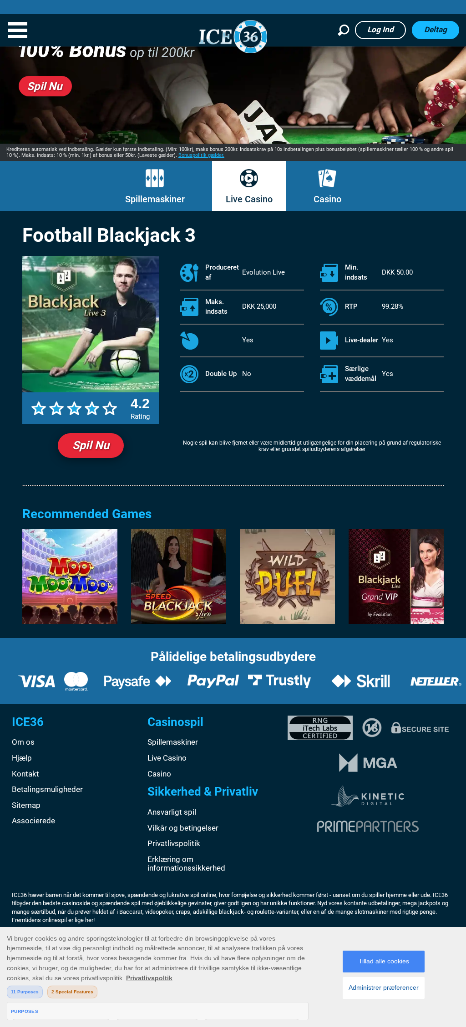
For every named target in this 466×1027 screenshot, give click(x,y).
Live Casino (249, 199)
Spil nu (90, 445)
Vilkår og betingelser (182, 827)
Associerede (33, 820)
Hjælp (22, 757)
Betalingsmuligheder (47, 789)
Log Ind (380, 29)
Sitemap (26, 805)
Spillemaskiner (155, 199)
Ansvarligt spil (171, 812)
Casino (327, 199)
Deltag (435, 29)
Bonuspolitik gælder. (201, 155)
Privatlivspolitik (173, 843)
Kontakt (25, 773)
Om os (23, 741)
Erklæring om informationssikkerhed (186, 864)
